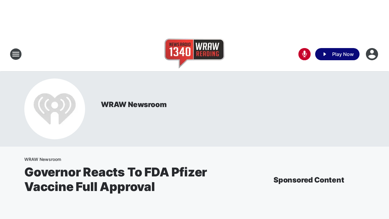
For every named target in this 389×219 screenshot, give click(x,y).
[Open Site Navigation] (16, 54)
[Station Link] (194, 54)
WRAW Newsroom (134, 104)
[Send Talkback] (304, 54)
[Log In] (372, 54)
